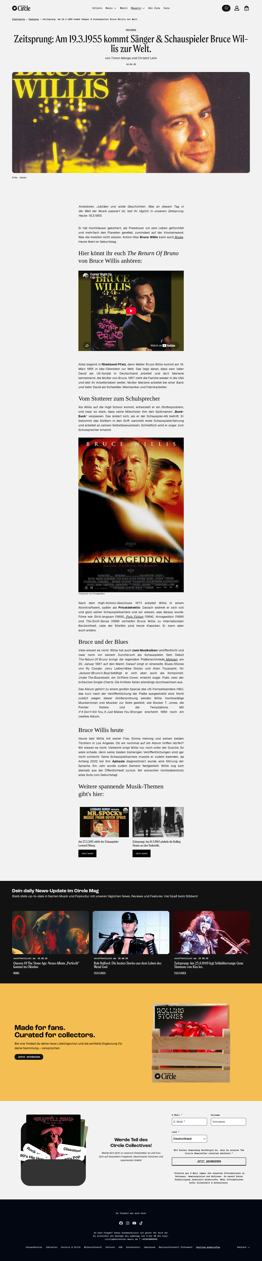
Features (34, 19)
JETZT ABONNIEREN (209, 1161)
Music (109, 8)
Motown (171, 659)
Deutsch (241, 1247)
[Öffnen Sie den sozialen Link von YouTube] (134, 1223)
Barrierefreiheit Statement (176, 1247)
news (16, 973)
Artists (97, 8)
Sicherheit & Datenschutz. (213, 1183)
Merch (123, 8)
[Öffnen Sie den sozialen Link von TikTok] (141, 1223)
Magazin (136, 8)
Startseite (18, 19)
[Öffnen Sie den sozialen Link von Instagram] (127, 1223)
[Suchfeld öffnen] (226, 8)
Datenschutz (133, 1247)
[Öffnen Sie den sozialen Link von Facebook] (121, 1223)
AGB (120, 1247)
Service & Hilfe (71, 1247)
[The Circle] (21, 8)
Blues (178, 237)
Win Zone (154, 8)
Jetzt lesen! (87, 853)
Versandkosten (34, 1247)
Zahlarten (51, 1247)
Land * (175, 1132)
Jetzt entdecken (29, 1056)
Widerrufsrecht (93, 1247)
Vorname (215, 1115)
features (100, 973)
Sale (167, 8)
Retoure (110, 1247)
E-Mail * (177, 1115)
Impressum (149, 1247)
